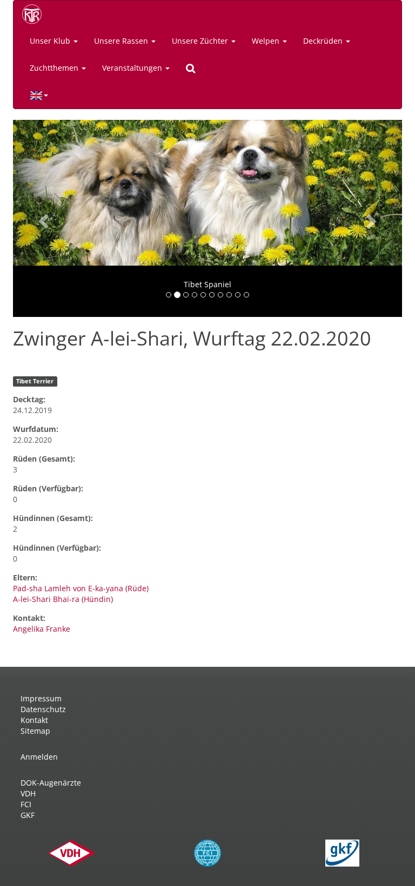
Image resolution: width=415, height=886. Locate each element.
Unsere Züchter (201, 41)
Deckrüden (324, 41)
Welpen (267, 41)
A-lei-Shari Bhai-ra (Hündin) (63, 599)
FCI (26, 804)
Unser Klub (51, 41)
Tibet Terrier (34, 381)
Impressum (41, 698)
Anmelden (39, 757)
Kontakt (34, 720)
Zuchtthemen (55, 68)
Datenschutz (43, 709)
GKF (28, 815)
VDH (28, 793)
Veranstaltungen (133, 68)
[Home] (36, 14)
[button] (42, 218)
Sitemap (35, 731)
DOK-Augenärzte (51, 782)
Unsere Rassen (122, 41)
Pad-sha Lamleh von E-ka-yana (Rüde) (81, 588)
